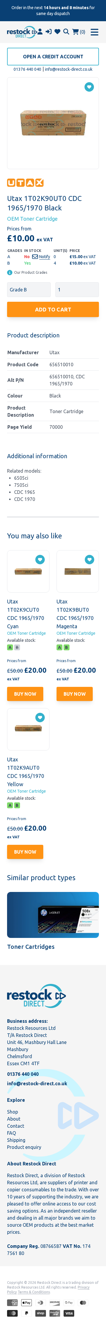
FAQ (11, 1133)
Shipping (16, 1140)
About (13, 1118)
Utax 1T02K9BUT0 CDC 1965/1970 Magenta (75, 613)
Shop (12, 1111)
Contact (15, 1126)
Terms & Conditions (34, 1292)
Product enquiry (24, 1147)
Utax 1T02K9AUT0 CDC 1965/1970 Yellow (25, 771)
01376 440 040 (27, 69)
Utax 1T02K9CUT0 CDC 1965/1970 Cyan (25, 613)
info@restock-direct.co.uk (68, 69)
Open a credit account (53, 56)
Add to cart (53, 309)
